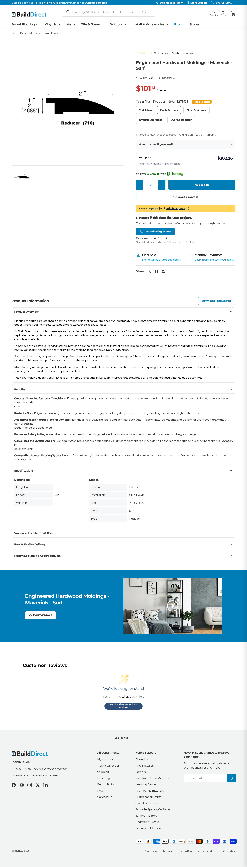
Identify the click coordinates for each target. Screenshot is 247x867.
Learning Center (146, 784)
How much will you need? (156, 144)
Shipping (103, 772)
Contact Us (104, 797)
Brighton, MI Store (147, 822)
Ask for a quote (175, 208)
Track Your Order (108, 765)
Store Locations (145, 803)
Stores (194, 24)
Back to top (121, 737)
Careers (140, 772)
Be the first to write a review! (123, 706)
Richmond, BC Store (148, 828)
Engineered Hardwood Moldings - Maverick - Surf (40, 33)
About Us (141, 759)
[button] (233, 14)
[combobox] (109, 12)
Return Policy (106, 784)
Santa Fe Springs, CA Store (152, 809)
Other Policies (229, 851)
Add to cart (202, 184)
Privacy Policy (150, 851)
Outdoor (116, 24)
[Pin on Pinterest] (163, 271)
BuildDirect (23, 851)
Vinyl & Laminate (58, 24)
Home (14, 33)
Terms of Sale (186, 851)
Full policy (210, 134)
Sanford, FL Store (146, 815)
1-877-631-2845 (21, 769)
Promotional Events (148, 797)
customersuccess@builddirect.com (35, 775)
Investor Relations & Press (152, 778)
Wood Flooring (23, 24)
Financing (103, 778)
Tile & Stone (90, 24)
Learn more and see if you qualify (214, 259)
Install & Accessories (148, 24)
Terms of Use (168, 851)
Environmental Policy (207, 851)
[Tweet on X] (149, 271)
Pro (177, 24)
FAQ (100, 790)
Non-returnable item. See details (161, 259)
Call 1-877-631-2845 (40, 615)
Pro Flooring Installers (149, 790)
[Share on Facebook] (156, 271)
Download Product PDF (217, 300)
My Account (105, 759)
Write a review (182, 53)
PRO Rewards (144, 765)
